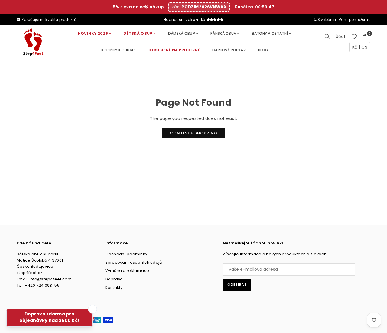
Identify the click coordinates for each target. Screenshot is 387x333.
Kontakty (114, 287)
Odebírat (237, 284)
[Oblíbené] (354, 36)
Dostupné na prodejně (174, 50)
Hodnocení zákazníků (185, 19)
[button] (364, 36)
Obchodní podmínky (126, 254)
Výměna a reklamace (127, 270)
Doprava (114, 279)
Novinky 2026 (93, 33)
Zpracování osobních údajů (133, 262)
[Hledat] (327, 36)
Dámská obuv (181, 33)
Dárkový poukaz (229, 50)
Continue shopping (194, 133)
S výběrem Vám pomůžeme (343, 19)
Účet (341, 37)
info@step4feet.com (51, 279)
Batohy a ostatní (270, 33)
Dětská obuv (137, 33)
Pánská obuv (223, 33)
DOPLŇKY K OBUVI (117, 50)
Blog (263, 50)
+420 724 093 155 (41, 285)
